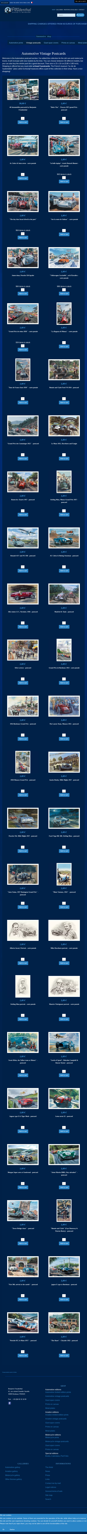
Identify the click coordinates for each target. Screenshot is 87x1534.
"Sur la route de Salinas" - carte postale (64, 219)
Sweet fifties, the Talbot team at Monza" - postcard (22, 1061)
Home (11, 2)
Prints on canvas (68, 43)
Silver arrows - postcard (23, 668)
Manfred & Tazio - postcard (64, 612)
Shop (53, 9)
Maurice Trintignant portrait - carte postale (64, 1004)
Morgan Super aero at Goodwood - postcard (23, 1172)
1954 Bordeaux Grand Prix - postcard (23, 724)
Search (81, 15)
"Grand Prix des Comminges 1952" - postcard (23, 443)
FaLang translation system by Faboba (9, 1372)
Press (24, 2)
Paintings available (71, 9)
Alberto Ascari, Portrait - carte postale (23, 948)
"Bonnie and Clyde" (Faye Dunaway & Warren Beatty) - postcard (64, 1229)
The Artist (49, 1467)
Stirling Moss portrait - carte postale (22, 1004)
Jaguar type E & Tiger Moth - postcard (22, 1116)
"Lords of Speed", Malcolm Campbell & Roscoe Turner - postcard (64, 1061)
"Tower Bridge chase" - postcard (23, 1228)
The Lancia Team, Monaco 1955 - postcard (64, 724)
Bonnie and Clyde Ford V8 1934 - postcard (64, 387)
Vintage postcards (33, 43)
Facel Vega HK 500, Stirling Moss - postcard (64, 836)
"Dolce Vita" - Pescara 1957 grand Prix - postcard (64, 108)
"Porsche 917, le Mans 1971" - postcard (22, 1340)
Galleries (59, 9)
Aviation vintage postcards (55, 1419)
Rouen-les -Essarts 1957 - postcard (23, 500)
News (21, 2)
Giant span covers (51, 43)
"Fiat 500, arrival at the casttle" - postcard (23, 1284)
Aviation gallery (11, 1471)
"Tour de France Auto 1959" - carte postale (23, 387)
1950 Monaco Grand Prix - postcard (23, 780)
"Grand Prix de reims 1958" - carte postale (23, 331)
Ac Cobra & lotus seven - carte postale (23, 163)
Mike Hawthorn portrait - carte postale (64, 948)
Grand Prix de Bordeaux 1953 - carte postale (64, 668)
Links (28, 2)
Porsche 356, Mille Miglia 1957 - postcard (23, 836)
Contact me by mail (53, 1483)
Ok (3, 1529)
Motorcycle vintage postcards (57, 1441)
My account (4, 2)
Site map (48, 1495)
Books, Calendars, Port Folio (56, 1456)
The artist (16, 2)
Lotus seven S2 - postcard (64, 1116)
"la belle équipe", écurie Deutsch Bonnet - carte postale (64, 164)
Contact (81, 9)
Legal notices (50, 1487)
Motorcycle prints (52, 1437)
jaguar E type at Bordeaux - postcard (64, 1284)
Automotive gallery (12, 1467)
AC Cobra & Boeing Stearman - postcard (64, 556)
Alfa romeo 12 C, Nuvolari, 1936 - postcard (23, 612)
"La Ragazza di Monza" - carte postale (64, 331)
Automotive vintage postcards (57, 1396)
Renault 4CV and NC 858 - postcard (22, 556)
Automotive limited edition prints (58, 1392)
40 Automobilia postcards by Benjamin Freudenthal (23, 108)
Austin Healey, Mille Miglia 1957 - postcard (64, 780)
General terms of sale (53, 1491)
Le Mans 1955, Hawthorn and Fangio (64, 443)
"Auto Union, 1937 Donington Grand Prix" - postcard (22, 893)
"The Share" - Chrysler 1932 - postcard (64, 1340)
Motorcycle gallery (12, 1475)
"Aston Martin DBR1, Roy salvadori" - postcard (64, 1173)
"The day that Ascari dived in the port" (23, 219)
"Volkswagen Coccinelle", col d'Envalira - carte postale (64, 276)
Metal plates (50, 1408)
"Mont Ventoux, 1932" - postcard (64, 892)
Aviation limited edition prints (56, 1415)
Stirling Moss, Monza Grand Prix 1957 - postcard (64, 501)
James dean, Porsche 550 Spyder (23, 275)
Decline (12, 1529)
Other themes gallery (13, 1479)
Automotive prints (16, 43)
